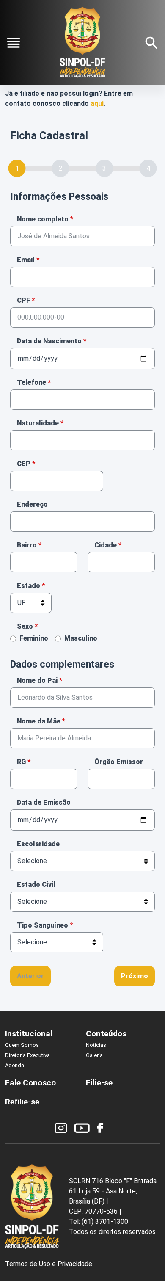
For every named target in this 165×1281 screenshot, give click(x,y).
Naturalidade (38, 423)
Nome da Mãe (38, 721)
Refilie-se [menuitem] (22, 1102)
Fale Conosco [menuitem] (30, 1083)
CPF (23, 300)
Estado (28, 586)
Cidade (105, 545)
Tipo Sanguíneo (42, 925)
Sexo (25, 626)
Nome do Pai (37, 680)
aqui (97, 103)
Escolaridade (38, 844)
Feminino (33, 638)
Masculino (80, 638)
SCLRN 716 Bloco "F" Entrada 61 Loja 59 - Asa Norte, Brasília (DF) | (113, 1191)
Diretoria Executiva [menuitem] (27, 1055)
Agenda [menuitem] (14, 1065)
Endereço (32, 504)
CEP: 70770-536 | (95, 1211)
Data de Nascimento (49, 341)
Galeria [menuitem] (94, 1055)
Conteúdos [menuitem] (106, 1033)
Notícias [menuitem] (96, 1045)
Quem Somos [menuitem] (22, 1045)
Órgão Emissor (118, 762)
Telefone (31, 382)
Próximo (134, 976)
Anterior (30, 976)
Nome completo (43, 219)
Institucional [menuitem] (28, 1033)
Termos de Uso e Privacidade (48, 1264)
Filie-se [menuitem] (99, 1083)
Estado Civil (36, 885)
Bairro (27, 545)
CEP (23, 464)
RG (21, 762)
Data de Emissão (44, 802)
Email (26, 260)
